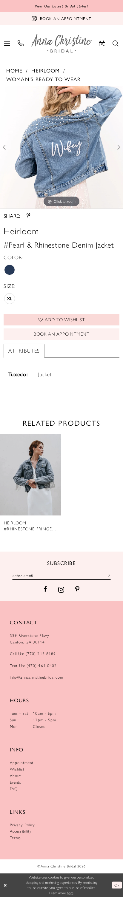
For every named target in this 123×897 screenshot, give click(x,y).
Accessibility (21, 831)
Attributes (24, 351)
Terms (15, 837)
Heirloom (45, 70)
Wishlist (17, 769)
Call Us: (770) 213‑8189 (33, 653)
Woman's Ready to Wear (43, 79)
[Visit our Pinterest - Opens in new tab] (77, 589)
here (70, 893)
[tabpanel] (61, 147)
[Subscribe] (107, 575)
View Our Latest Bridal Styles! (61, 6)
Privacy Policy (22, 824)
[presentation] (30, 474)
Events (15, 782)
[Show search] (115, 43)
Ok (116, 885)
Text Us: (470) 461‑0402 (33, 665)
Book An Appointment (62, 334)
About (15, 775)
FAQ (14, 788)
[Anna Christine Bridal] (61, 43)
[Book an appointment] (102, 43)
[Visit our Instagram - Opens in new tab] (61, 589)
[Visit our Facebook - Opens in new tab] (45, 589)
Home (14, 70)
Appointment (21, 762)
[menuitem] (7, 43)
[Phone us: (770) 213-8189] (20, 43)
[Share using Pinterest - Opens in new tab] (28, 215)
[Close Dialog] (5, 885)
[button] (7, 43)
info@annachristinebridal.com (36, 677)
